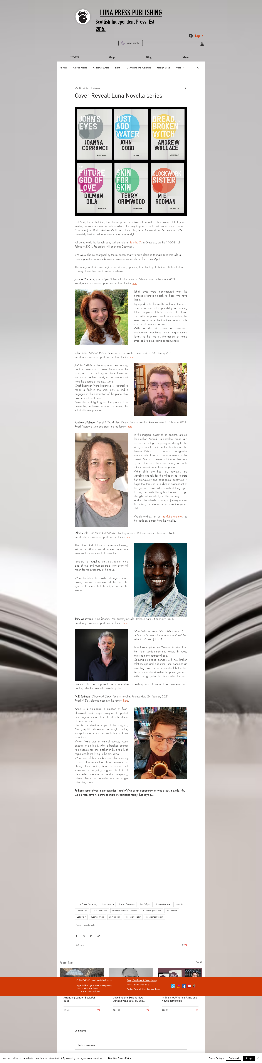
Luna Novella (108, 904)
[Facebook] (184, 986)
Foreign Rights (163, 67)
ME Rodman (171, 911)
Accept (249, 1058)
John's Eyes (145, 904)
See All (199, 962)
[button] (202, 44)
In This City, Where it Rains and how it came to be (179, 999)
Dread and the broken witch (124, 911)
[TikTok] (194, 986)
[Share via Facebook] (76, 935)
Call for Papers (80, 67)
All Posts (63, 67)
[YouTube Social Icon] (189, 986)
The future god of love (151, 911)
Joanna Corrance (126, 904)
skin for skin (114, 917)
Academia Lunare (101, 67)
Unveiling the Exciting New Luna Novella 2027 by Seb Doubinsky (128, 999)
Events (118, 67)
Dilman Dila (82, 911)
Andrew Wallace (163, 904)
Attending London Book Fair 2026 (80, 999)
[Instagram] (178, 986)
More (178, 67)
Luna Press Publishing (87, 904)
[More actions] (185, 88)
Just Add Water (97, 917)
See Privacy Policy (122, 1058)
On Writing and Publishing (139, 67)
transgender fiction (154, 917)
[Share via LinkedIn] (91, 935)
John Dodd (180, 904)
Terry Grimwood (99, 911)
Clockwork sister (133, 917)
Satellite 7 (81, 917)
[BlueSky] (173, 986)
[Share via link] (98, 935)
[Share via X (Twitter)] (83, 935)
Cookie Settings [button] (216, 1058)
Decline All (234, 1058)
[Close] (258, 1058)
